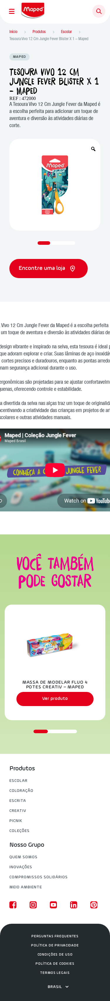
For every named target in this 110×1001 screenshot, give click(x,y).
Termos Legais (55, 973)
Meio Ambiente (25, 887)
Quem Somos (23, 857)
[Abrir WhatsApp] (95, 986)
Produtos (22, 769)
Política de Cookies (54, 964)
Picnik (15, 821)
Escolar (18, 781)
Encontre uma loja (43, 268)
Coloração (21, 791)
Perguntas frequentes (55, 936)
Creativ (17, 811)
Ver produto (55, 698)
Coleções (19, 831)
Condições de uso (55, 954)
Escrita (17, 801)
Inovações (20, 867)
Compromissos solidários (38, 877)
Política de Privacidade (55, 945)
